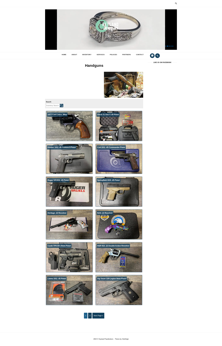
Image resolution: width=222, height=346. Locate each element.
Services (101, 54)
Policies (113, 54)
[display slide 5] (172, 46)
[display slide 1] (165, 46)
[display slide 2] (167, 46)
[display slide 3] (169, 46)
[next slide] (173, 29)
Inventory (86, 54)
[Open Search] (176, 3)
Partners (126, 54)
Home (64, 54)
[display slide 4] (171, 46)
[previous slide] (48, 29)
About (74, 54)
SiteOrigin (125, 339)
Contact (140, 54)
